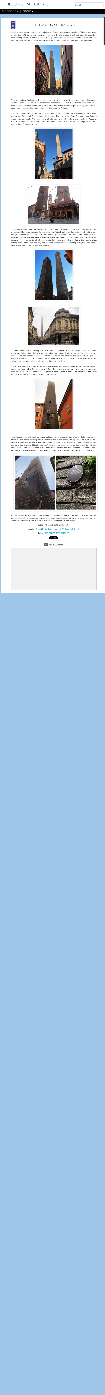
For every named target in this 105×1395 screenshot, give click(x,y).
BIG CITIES (50, 533)
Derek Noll (65, 525)
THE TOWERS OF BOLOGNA (54, 25)
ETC (58, 533)
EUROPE (65, 533)
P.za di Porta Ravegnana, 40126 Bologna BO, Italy (58, 529)
